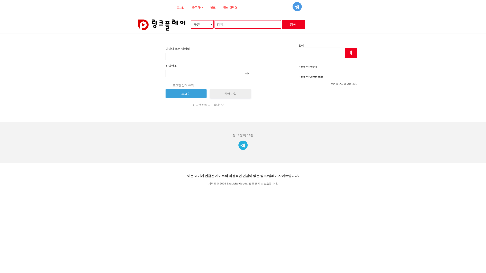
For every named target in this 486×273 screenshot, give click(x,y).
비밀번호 (171, 65)
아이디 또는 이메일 (178, 48)
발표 (213, 7)
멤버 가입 (230, 93)
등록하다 (197, 7)
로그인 (181, 7)
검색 (293, 25)
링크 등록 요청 (243, 135)
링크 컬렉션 (230, 7)
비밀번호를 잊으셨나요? (208, 105)
